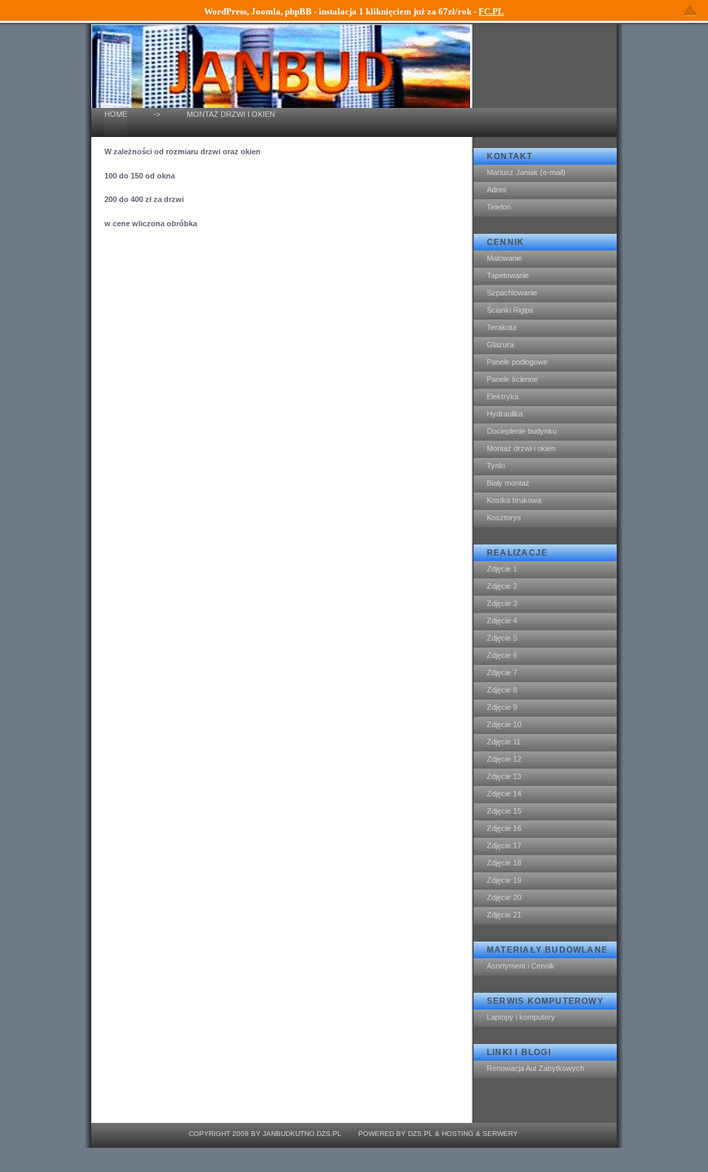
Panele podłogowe (517, 362)
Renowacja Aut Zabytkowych (535, 1068)
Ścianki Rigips (510, 310)
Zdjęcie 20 (504, 897)
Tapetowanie (508, 275)
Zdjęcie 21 (504, 914)
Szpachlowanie (512, 293)
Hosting (458, 1133)
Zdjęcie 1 (502, 569)
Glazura (500, 344)
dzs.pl (420, 1133)
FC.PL (491, 11)
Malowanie (504, 258)
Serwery (500, 1133)
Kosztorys (504, 517)
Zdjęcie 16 (504, 828)
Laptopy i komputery (521, 1017)
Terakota (501, 327)
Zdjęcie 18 (504, 863)
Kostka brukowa (514, 500)
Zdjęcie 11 (504, 742)
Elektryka (503, 396)
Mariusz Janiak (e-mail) (526, 172)
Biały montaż (508, 483)
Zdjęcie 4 (502, 620)
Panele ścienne (512, 379)
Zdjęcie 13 (504, 776)
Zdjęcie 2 (502, 586)
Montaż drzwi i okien (521, 448)
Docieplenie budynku (522, 431)
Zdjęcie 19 (504, 880)
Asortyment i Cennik (521, 966)
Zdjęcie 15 (504, 811)
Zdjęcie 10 (504, 724)
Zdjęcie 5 (502, 638)
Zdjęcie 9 (502, 707)
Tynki (496, 465)
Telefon (499, 207)
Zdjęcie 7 (502, 672)
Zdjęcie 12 (504, 759)
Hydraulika (505, 414)
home (115, 114)
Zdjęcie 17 (504, 845)
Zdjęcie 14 (504, 793)
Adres (497, 189)
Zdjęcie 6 (502, 655)
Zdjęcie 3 (502, 603)
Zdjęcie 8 (502, 690)
